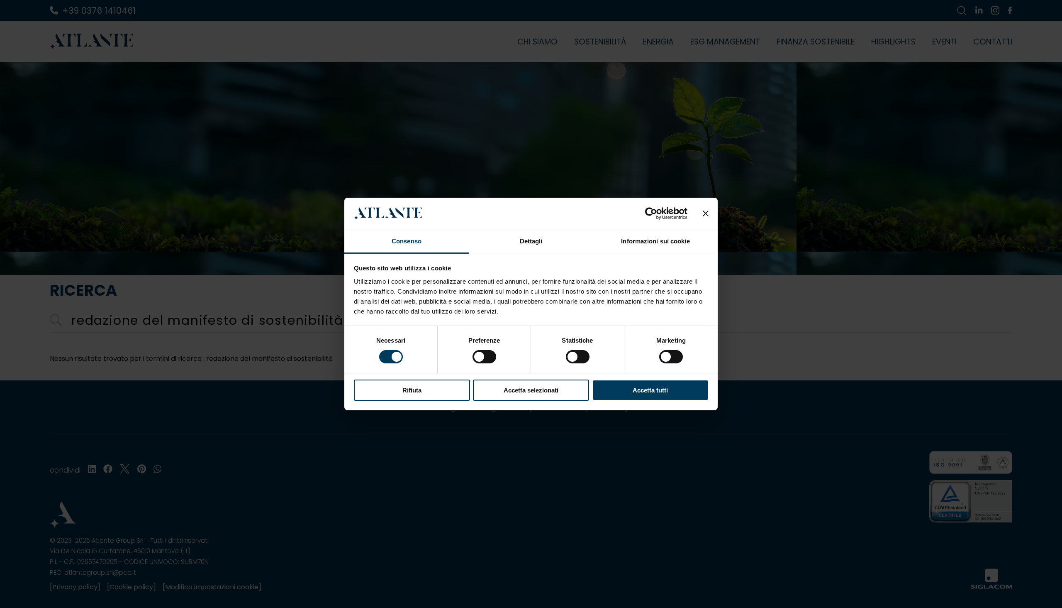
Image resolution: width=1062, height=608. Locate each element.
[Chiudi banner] (706, 213)
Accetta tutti (650, 390)
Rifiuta (411, 390)
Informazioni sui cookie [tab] (655, 241)
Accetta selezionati (531, 390)
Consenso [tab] (406, 241)
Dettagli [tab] (531, 241)
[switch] (484, 356)
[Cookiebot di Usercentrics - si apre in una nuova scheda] (651, 213)
